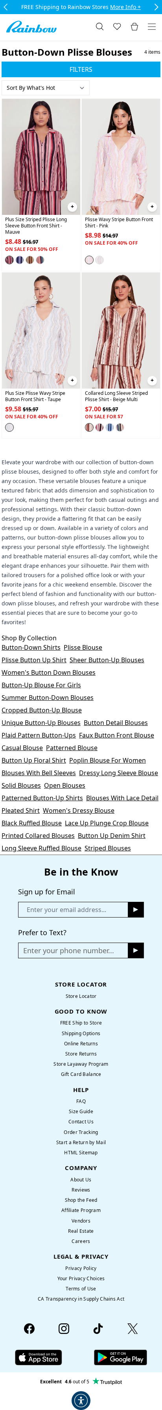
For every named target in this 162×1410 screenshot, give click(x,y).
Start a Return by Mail (81, 1142)
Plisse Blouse (83, 647)
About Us (80, 1179)
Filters (81, 69)
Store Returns (81, 1053)
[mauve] (9, 260)
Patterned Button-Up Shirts (42, 798)
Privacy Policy (80, 1268)
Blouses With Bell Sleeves (39, 773)
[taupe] (99, 260)
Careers (81, 1241)
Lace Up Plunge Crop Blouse (107, 823)
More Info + (125, 7)
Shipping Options (81, 1033)
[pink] (89, 260)
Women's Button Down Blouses (49, 672)
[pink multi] (99, 427)
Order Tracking (81, 1132)
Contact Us (81, 1121)
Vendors (81, 1220)
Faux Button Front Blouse (116, 735)
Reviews (81, 1190)
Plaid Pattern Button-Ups (39, 735)
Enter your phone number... (68, 950)
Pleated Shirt (21, 810)
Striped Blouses (108, 848)
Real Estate (81, 1231)
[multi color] (40, 260)
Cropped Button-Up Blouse (42, 710)
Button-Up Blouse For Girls (41, 685)
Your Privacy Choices (81, 1278)
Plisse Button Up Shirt (34, 660)
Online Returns (81, 1043)
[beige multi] (89, 427)
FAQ (81, 1101)
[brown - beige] (30, 260)
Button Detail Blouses (116, 722)
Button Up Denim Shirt (111, 835)
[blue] (19, 260)
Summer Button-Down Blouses (48, 697)
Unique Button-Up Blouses (41, 722)
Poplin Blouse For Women (107, 760)
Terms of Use (81, 1288)
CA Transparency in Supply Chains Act (81, 1299)
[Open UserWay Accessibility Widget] (81, 1400)
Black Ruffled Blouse (32, 823)
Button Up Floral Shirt (34, 760)
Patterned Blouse (72, 747)
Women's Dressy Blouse (78, 810)
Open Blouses (64, 785)
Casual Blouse (22, 747)
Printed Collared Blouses (38, 835)
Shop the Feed (81, 1200)
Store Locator (81, 996)
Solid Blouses (21, 785)
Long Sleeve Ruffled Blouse (41, 848)
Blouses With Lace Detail (122, 798)
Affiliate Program (81, 1210)
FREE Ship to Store (81, 1022)
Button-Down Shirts (31, 647)
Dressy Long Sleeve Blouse (118, 773)
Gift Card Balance (81, 1074)
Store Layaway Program (80, 1064)
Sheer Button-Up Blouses (107, 660)
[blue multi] (109, 427)
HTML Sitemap (81, 1152)
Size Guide (81, 1111)
